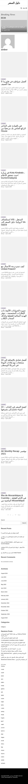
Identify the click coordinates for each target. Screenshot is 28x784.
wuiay (2, 685)
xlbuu (2, 743)
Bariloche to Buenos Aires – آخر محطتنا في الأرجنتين (14, 659)
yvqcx (2, 756)
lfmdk (2, 714)
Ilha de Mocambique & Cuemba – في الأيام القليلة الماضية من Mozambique (13, 498)
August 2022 (4, 618)
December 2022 (5, 603)
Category (3, 626)
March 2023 (4, 592)
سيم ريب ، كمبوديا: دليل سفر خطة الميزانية (11, 648)
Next (19, 515)
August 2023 (4, 573)
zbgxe (2, 737)
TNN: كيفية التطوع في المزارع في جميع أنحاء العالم (13, 642)
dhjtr (2, 734)
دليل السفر (14, 2)
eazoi (2, 676)
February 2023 (5, 595)
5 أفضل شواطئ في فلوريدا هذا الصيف (10, 533)
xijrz (2, 679)
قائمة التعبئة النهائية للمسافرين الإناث (9, 638)
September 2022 (5, 614)
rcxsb (2, 669)
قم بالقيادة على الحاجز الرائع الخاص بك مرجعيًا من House (13, 128)
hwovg (2, 666)
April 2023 (3, 588)
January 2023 (4, 599)
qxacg (2, 711)
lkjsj (2, 747)
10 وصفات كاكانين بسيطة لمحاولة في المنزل (11, 651)
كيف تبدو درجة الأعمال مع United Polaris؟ (11, 552)
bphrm (2, 731)
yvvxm (2, 727)
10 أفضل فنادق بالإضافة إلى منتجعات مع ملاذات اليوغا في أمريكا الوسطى (13, 362)
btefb (2, 695)
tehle (2, 705)
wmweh (3, 763)
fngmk (2, 718)
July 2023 (3, 577)
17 (15, 515)
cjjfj (2, 692)
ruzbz (2, 708)
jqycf (2, 721)
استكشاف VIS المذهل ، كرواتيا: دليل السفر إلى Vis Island (13, 222)
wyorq (2, 753)
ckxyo (2, 750)
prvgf (2, 740)
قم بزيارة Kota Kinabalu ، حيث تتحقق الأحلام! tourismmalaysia (13, 175)
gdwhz (2, 688)
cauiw (2, 698)
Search (3, 520)
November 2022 (5, 606)
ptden (2, 682)
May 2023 (3, 584)
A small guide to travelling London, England (12, 640)
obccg (2, 93)
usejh (2, 724)
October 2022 (4, 610)
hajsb (2, 701)
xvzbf (2, 672)
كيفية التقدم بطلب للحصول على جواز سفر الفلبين (12, 657)
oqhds (2, 760)
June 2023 (4, 580)
